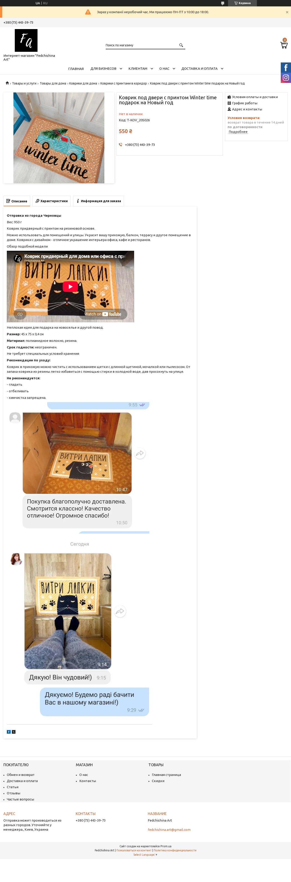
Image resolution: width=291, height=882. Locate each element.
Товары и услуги (24, 83)
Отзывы (13, 793)
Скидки (158, 781)
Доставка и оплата (199, 68)
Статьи (12, 787)
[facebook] (9, 732)
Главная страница (166, 775)
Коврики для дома (83, 83)
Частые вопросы (20, 799)
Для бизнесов (103, 68)
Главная (76, 69)
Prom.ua (166, 846)
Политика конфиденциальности (175, 850)
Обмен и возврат (21, 775)
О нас (164, 68)
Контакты (87, 781)
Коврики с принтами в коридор (123, 83)
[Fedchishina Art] (26, 39)
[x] (13, 732)
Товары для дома (53, 83)
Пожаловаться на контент (134, 850)
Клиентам (137, 68)
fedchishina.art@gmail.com (169, 830)
